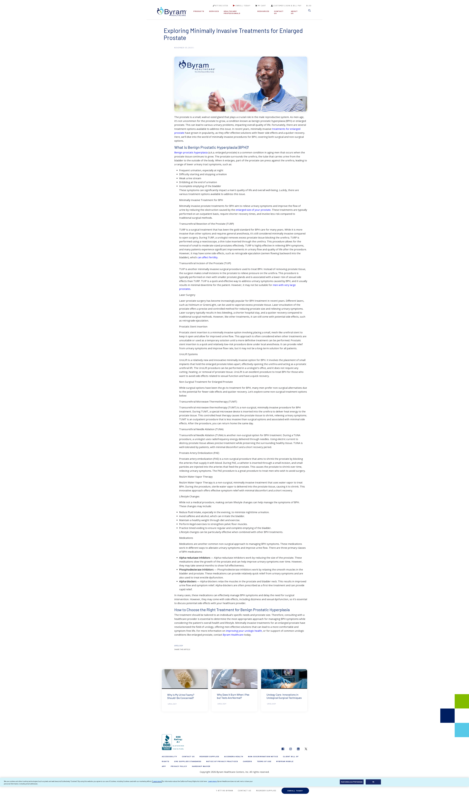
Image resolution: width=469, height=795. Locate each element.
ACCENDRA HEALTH (233, 756)
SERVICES (214, 11)
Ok (373, 782)
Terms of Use (264, 761)
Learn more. (157, 781)
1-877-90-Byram (224, 790)
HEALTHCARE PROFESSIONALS (232, 12)
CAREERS (247, 761)
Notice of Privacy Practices (222, 761)
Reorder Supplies (209, 756)
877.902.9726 (221, 6)
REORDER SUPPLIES (266, 790)
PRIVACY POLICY (179, 766)
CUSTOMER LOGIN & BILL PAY (287, 6)
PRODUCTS (198, 11)
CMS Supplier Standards (187, 761)
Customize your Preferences (351, 782)
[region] (234, 782)
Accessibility (169, 756)
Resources (263, 11)
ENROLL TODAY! (243, 6)
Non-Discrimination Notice (263, 756)
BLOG (308, 6)
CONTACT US (278, 12)
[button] (310, 11)
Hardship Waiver (201, 766)
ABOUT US (294, 12)
